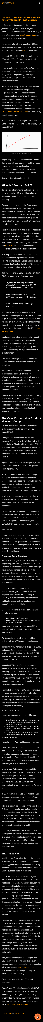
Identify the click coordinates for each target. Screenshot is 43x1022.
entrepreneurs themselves (28, 967)
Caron (9, 2)
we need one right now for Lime (15, 111)
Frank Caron (8, 1013)
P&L (24, 50)
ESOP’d (8, 245)
